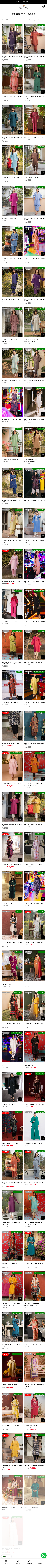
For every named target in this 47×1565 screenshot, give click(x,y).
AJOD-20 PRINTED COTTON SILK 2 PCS (12, 1426)
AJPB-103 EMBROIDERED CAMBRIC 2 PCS (34, 219)
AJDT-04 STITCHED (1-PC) (31, 1545)
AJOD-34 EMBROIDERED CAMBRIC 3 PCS (12, 943)
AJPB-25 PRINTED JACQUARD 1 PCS (34, 500)
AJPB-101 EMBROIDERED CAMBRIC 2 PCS (12, 178)
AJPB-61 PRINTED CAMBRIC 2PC (33, 903)
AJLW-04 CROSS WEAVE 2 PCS (33, 864)
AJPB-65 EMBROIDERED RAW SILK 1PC (12, 1064)
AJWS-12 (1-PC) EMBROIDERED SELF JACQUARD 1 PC (33, 1426)
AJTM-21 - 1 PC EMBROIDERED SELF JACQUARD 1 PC (33, 784)
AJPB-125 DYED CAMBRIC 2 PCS (11, 459)
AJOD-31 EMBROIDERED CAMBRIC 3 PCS (34, 1024)
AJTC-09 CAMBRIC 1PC (31, 1506)
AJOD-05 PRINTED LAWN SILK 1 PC (12, 1506)
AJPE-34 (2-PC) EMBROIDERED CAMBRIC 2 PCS (33, 1264)
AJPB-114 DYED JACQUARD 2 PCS (34, 1182)
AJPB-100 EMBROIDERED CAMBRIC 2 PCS (9, 340)
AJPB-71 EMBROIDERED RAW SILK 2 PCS (12, 500)
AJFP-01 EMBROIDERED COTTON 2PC (34, 419)
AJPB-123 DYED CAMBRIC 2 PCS (11, 380)
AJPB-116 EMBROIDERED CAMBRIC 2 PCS (34, 97)
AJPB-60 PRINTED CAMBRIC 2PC (11, 419)
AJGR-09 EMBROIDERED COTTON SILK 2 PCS (34, 1385)
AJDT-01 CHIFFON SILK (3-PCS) (33, 1143)
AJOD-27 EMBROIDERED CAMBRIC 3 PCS (34, 983)
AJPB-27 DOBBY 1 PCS (8, 1104)
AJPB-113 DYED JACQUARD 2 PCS (34, 380)
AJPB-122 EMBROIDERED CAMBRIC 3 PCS (12, 57)
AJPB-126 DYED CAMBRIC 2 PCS (33, 137)
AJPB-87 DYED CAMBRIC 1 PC (10, 743)
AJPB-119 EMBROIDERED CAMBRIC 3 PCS (12, 97)
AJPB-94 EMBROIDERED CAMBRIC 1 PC (12, 825)
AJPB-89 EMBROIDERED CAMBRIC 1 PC (34, 541)
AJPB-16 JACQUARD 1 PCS (9, 1385)
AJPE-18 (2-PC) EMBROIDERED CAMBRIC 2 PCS (11, 983)
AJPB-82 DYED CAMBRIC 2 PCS (11, 581)
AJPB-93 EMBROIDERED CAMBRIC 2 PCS (12, 138)
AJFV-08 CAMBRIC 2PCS (9, 903)
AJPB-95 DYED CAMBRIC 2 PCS (11, 299)
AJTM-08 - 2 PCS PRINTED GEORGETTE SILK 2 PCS (32, 1304)
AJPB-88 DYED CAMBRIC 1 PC (33, 824)
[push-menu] (3, 7)
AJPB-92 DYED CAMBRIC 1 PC (33, 662)
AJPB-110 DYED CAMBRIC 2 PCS (33, 177)
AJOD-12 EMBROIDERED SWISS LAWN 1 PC (11, 1223)
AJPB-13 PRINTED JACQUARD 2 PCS (12, 783)
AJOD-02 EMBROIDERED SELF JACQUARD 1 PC (11, 1345)
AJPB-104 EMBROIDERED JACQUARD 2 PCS (31, 460)
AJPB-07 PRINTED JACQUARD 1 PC (34, 1104)
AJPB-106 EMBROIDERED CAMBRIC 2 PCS (34, 300)
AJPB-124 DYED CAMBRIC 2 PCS (11, 218)
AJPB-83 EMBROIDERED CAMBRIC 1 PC (12, 1466)
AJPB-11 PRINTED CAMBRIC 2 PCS (11, 864)
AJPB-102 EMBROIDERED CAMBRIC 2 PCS (34, 57)
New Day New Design (23, 1)
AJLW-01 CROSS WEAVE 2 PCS (33, 1344)
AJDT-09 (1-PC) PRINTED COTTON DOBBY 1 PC (11, 1546)
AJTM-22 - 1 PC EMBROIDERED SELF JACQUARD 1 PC (11, 1304)
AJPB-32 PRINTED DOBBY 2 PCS (11, 702)
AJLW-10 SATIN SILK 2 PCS (9, 621)
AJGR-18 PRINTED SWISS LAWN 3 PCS (34, 744)
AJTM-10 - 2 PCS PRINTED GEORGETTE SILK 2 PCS (9, 1264)
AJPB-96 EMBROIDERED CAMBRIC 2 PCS (12, 1183)
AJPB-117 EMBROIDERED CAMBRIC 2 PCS (12, 259)
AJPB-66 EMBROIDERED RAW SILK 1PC (34, 622)
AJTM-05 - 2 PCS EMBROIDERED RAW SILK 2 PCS (33, 1064)
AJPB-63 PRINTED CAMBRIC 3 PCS (34, 942)
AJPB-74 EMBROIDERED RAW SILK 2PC (34, 703)
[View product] (20, 51)
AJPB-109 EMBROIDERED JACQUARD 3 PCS (31, 340)
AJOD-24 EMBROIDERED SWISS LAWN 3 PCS (11, 1024)
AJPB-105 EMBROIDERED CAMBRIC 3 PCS (12, 541)
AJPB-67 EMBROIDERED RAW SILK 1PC (34, 581)
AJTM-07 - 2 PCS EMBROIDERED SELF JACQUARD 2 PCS (11, 663)
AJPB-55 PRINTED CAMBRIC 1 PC (34, 1466)
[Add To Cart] (20, 738)
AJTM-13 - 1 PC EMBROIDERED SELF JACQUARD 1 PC (33, 1223)
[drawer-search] (38, 7)
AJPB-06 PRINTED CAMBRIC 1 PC (11, 1143)
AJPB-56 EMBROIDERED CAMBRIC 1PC (34, 259)
